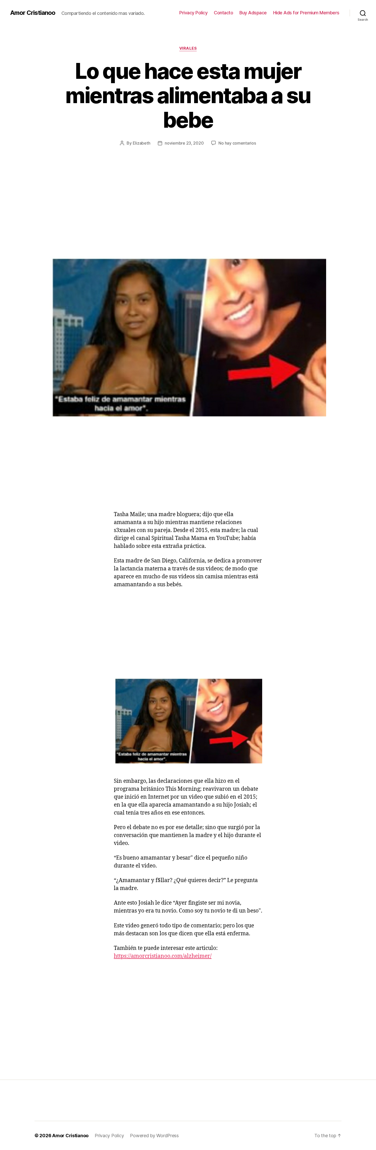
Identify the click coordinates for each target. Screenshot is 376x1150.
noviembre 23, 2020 (184, 143)
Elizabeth (141, 143)
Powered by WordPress (154, 1135)
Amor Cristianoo (32, 13)
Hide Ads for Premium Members (306, 12)
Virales (188, 48)
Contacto (223, 12)
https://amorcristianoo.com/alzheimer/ (163, 956)
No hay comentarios (237, 143)
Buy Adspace (253, 12)
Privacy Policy (193, 12)
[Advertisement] (188, 218)
